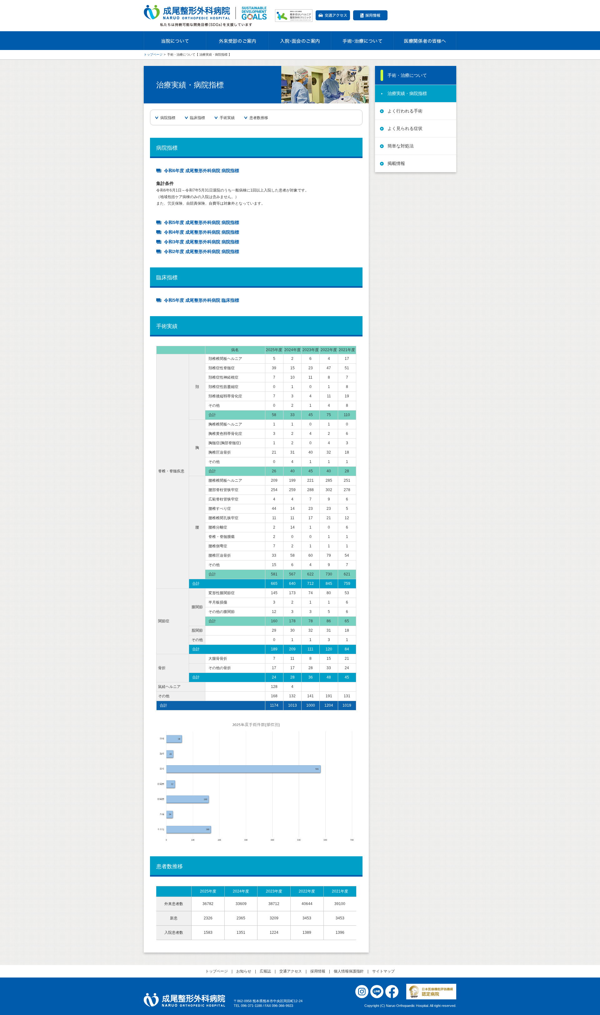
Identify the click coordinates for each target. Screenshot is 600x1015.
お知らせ (243, 971)
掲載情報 (396, 163)
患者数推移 (258, 118)
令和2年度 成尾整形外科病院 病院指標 (201, 251)
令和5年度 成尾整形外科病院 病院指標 (201, 222)
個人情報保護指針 (349, 971)
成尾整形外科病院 (206, 15)
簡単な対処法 (401, 145)
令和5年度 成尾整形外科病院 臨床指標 (201, 300)
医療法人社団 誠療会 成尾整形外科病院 (184, 1000)
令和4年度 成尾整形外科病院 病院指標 (201, 232)
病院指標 (167, 118)
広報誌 (265, 971)
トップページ (153, 54)
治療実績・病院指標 (407, 93)
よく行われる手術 (405, 110)
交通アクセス (333, 15)
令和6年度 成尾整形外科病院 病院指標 (201, 170)
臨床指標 (197, 118)
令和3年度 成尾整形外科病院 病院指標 (201, 241)
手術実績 (227, 118)
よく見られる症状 (405, 128)
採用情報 (370, 15)
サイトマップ (383, 971)
